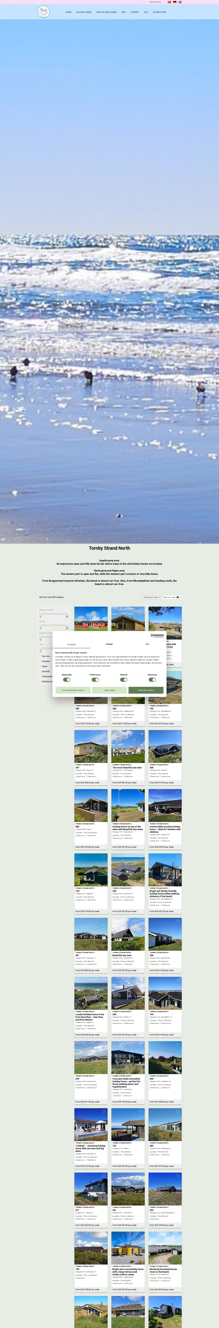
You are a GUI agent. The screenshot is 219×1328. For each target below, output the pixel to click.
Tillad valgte (109, 690)
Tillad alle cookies (146, 690)
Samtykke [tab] (71, 644)
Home (68, 12)
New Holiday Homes (106, 12)
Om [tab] (147, 644)
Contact (135, 12)
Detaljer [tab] (109, 644)
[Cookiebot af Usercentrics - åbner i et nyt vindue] (153, 636)
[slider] (40, 613)
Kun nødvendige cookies (73, 690)
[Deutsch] (174, 2)
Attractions (159, 12)
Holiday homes (84, 12)
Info (123, 12)
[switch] (95, 680)
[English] (180, 2)
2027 (146, 12)
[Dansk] (169, 2)
